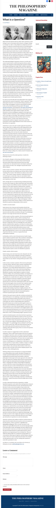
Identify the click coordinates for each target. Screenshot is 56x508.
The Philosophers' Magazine (28, 8)
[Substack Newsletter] (44, 31)
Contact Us (27, 501)
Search (37, 44)
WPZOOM (41, 505)
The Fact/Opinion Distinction (42, 85)
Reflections (22, 14)
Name (4, 468)
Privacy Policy (34, 501)
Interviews (31, 14)
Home (10, 14)
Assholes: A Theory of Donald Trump (44, 81)
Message (5, 456)
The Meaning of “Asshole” (42, 92)
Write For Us (44, 14)
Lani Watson (6, 22)
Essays (16, 14)
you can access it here (8, 152)
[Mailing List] (44, 64)
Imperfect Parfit (40, 96)
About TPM (21, 501)
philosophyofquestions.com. (18, 444)
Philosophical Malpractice (42, 88)
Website (4, 479)
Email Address (6, 473)
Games (37, 14)
